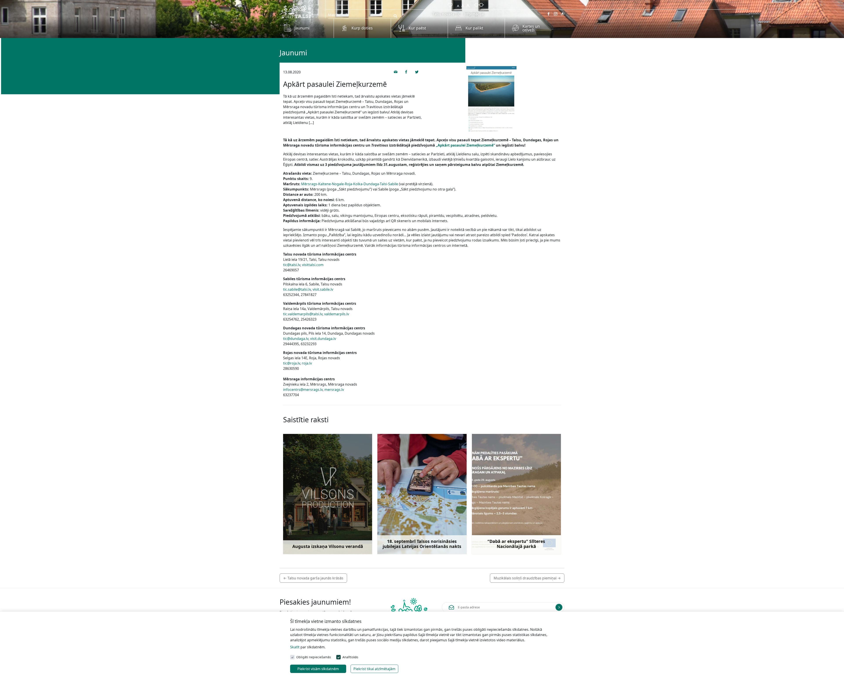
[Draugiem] (562, 14)
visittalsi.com (313, 264)
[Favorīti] (449, 4)
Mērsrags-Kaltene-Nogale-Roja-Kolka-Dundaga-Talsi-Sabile (349, 183)
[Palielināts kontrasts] (479, 4)
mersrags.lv (334, 389)
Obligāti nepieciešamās (313, 657)
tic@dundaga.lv (295, 338)
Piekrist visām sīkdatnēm (318, 668)
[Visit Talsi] (296, 8)
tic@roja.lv (291, 363)
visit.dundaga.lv (323, 338)
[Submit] (558, 607)
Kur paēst (417, 28)
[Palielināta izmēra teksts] (467, 4)
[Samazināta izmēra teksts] (458, 4)
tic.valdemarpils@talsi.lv (302, 314)
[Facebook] (548, 14)
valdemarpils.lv (336, 314)
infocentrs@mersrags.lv (303, 389)
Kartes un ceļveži (531, 28)
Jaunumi (302, 28)
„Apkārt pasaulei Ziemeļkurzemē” (465, 145)
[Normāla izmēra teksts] (462, 4)
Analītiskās (350, 657)
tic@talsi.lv (291, 264)
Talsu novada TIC (446, 14)
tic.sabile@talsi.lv (297, 289)
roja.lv (307, 363)
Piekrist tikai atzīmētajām (374, 668)
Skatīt (295, 647)
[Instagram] (555, 14)
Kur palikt (474, 28)
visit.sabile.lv (323, 289)
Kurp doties (362, 28)
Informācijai (474, 14)
